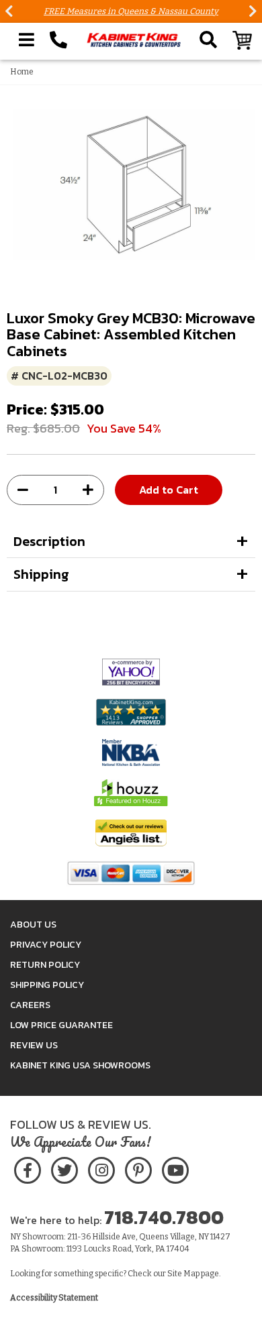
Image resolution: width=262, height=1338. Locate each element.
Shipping (41, 574)
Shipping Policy (47, 985)
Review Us (34, 1045)
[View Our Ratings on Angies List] (131, 832)
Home (22, 71)
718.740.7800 (164, 1217)
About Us (33, 924)
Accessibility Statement (54, 1297)
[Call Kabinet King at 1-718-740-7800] (58, 40)
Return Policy (45, 965)
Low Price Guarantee (61, 1025)
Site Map (183, 1273)
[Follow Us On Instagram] (101, 1168)
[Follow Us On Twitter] (64, 1168)
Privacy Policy (45, 945)
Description (49, 541)
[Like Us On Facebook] (27, 1168)
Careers (30, 1005)
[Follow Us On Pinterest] (138, 1168)
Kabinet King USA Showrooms (80, 1065)
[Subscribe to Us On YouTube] (175, 1168)
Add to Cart (168, 490)
